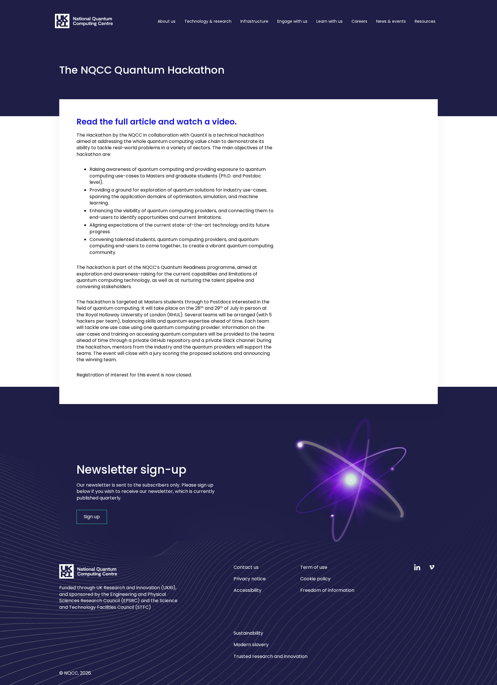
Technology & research (208, 21)
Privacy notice (250, 578)
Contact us (246, 567)
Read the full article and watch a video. (157, 121)
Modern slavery (251, 644)
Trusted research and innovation (270, 656)
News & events (391, 21)
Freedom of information (327, 590)
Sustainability (248, 633)
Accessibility (247, 590)
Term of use (313, 567)
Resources (425, 21)
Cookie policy (315, 578)
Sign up (92, 516)
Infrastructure (254, 21)
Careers (359, 21)
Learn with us (329, 21)
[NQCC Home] (84, 22)
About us (166, 21)
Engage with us (292, 21)
